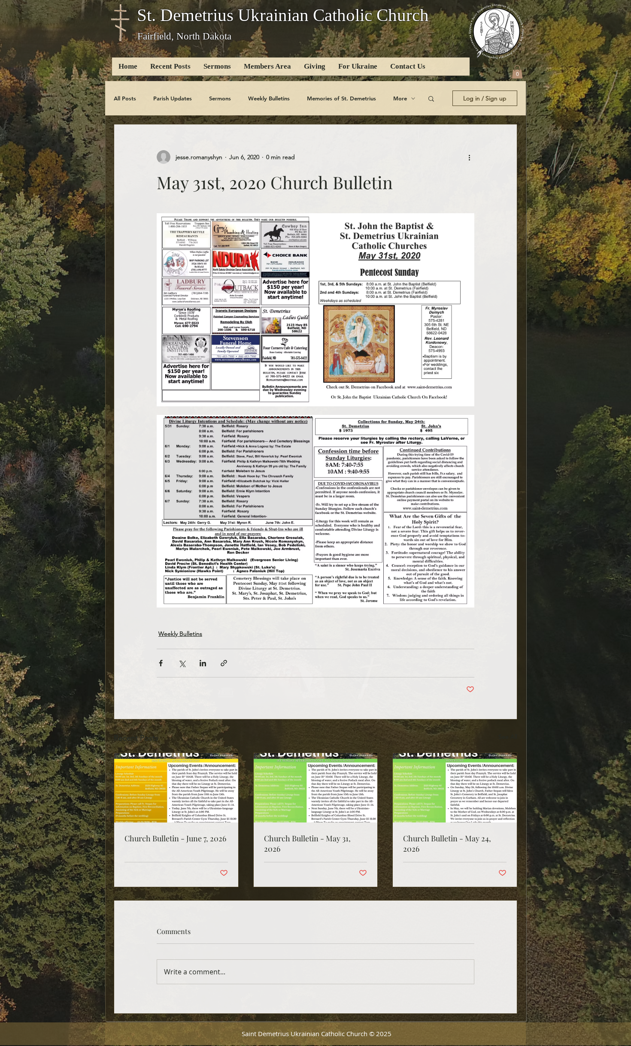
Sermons (220, 98)
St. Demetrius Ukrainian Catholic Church (283, 15)
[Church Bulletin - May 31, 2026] (316, 787)
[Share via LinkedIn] (203, 663)
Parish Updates (172, 98)
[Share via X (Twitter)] (182, 663)
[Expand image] (315, 309)
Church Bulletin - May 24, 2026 (447, 843)
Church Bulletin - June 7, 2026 (175, 838)
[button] (517, 72)
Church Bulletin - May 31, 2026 (307, 843)
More (400, 98)
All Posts (125, 98)
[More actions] (469, 157)
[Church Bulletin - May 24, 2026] (455, 787)
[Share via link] (224, 663)
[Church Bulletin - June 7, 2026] (176, 787)
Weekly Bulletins (269, 98)
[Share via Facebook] (161, 663)
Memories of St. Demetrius (341, 98)
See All (507, 737)
